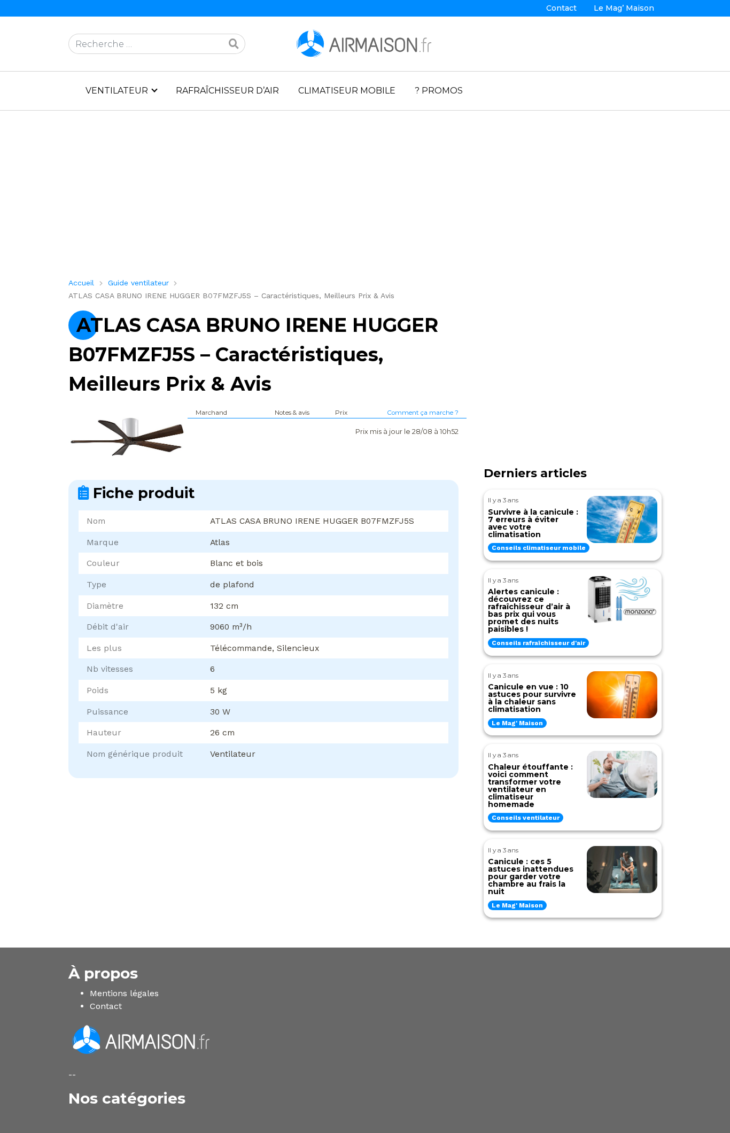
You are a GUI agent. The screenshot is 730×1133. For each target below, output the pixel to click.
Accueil (81, 282)
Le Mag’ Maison (624, 8)
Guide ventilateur (138, 282)
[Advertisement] (365, 198)
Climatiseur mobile (346, 91)
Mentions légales (124, 993)
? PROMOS (439, 91)
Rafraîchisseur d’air (227, 91)
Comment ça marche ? (423, 412)
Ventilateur (117, 91)
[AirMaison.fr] (365, 43)
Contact (561, 8)
